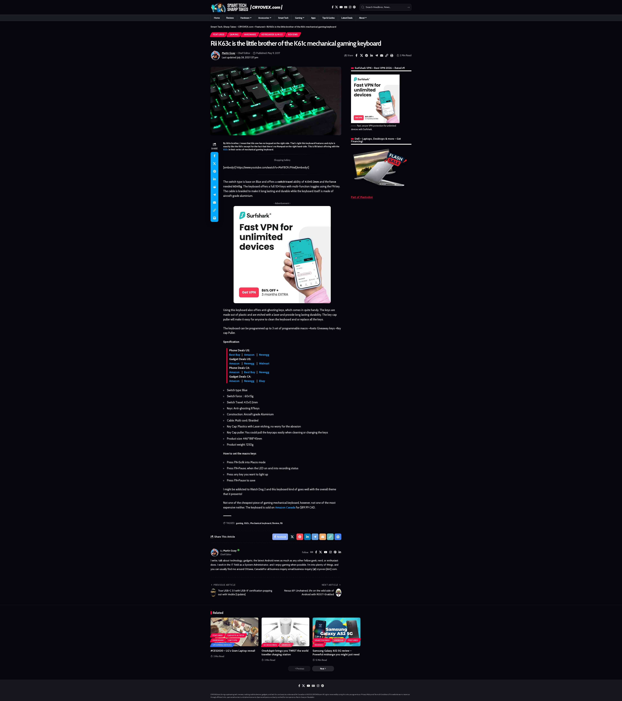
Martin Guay (228, 53)
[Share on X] (361, 55)
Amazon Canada (285, 507)
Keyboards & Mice (272, 34)
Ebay (262, 381)
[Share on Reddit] (214, 187)
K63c (225, 149)
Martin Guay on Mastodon (305, 697)
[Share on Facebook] (356, 55)
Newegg (264, 354)
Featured (218, 34)
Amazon (249, 354)
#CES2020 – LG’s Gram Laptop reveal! (233, 650)
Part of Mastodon (362, 197)
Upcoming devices (222, 645)
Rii (281, 523)
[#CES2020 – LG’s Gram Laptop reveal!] (234, 632)
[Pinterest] (354, 7)
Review (275, 523)
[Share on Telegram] (376, 55)
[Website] (311, 552)
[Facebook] (332, 7)
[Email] (381, 55)
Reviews (293, 34)
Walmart (264, 363)
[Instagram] (350, 7)
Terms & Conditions (381, 694)
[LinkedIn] (339, 552)
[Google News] (345, 7)
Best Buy (234, 354)
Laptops (232, 640)
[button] (386, 55)
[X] (336, 7)
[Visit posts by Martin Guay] (215, 55)
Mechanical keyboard (260, 523)
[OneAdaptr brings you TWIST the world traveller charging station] (285, 632)
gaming (239, 523)
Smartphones (322, 640)
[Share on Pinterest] (366, 55)
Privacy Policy (366, 694)
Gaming (234, 34)
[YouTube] (341, 7)
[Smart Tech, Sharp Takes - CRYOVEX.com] (248, 7)
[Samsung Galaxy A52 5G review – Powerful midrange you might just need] (336, 632)
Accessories (270, 645)
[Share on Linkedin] (371, 55)
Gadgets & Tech (235, 635)
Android (286, 645)
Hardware (250, 34)
